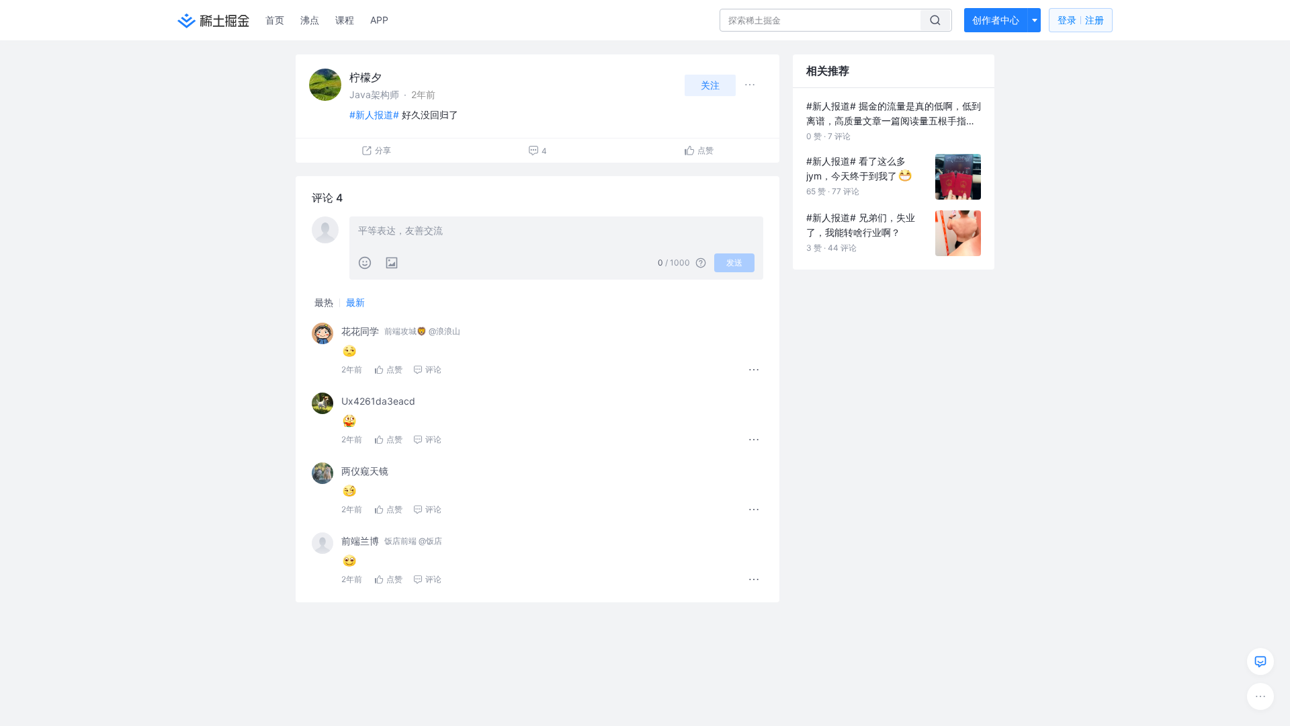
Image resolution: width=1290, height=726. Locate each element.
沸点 (309, 20)
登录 (1081, 20)
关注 (710, 85)
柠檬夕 (365, 77)
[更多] (1260, 696)
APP (379, 20)
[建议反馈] (1260, 661)
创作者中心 (995, 20)
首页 (274, 20)
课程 (344, 20)
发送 (734, 262)
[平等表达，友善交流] (556, 232)
